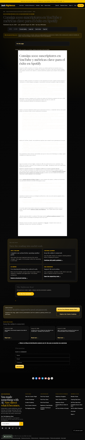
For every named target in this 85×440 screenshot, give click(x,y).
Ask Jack (80, 5)
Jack (8, 5)
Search (57, 5)
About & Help (47, 5)
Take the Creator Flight (31, 396)
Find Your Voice (44, 399)
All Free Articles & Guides (62, 408)
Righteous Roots (60, 402)
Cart (75, 5)
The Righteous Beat (30, 408)
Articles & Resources (29, 5)
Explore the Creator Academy (68, 314)
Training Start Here (75, 399)
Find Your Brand (44, 402)
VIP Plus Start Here (76, 402)
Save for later (38, 29)
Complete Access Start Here (76, 405)
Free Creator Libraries (30, 405)
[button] (16, 300)
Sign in (71, 5)
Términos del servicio (25, 438)
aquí (47, 165)
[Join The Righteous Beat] (21, 424)
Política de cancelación (55, 438)
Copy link (45, 29)
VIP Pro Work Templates (77, 408)
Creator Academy (29, 402)
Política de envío (34, 438)
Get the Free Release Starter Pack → (68, 309)
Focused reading (23, 29)
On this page (20, 43)
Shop (42, 5)
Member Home (64, 5)
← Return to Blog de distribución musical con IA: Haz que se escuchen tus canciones (42, 343)
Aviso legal (63, 438)
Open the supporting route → (52, 276)
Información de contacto (44, 438)
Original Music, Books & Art (62, 405)
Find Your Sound (44, 396)
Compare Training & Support (45, 408)
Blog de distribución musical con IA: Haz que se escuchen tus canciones (19, 11)
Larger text (31, 29)
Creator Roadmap (29, 399)
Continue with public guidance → (53, 260)
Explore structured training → (19, 278)
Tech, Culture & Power (61, 399)
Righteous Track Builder (46, 405)
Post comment (20, 366)
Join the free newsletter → (25, 294)
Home (4, 11)
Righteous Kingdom (61, 396)
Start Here (21, 5)
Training (37, 5)
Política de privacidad (15, 438)
